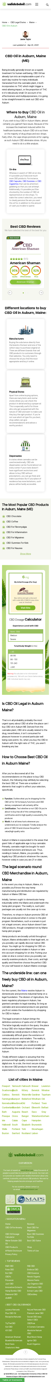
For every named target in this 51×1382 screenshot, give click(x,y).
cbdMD (8, 1298)
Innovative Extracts (13, 1287)
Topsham (45, 1094)
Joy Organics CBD (35, 1284)
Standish (16, 1107)
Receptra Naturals (13, 1317)
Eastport (16, 1099)
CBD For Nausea (14, 548)
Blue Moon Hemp (34, 1337)
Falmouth (26, 1086)
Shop (29, 1247)
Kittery (25, 1090)
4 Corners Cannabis (35, 1327)
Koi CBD (8, 1273)
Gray (43, 1112)
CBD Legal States (18, 22)
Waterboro (37, 1116)
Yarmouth (16, 1086)
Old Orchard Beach (26, 1107)
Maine (32, 22)
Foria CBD (9, 1269)
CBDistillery (32, 1294)
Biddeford (26, 1099)
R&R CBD (9, 1266)
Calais (15, 1120)
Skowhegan (37, 1129)
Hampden (36, 1120)
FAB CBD (31, 1266)
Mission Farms (33, 1280)
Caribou (6, 1094)
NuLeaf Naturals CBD (36, 1310)
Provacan (9, 1280)
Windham (36, 1099)
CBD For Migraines (15, 537)
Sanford (16, 1133)
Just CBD (9, 1284)
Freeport (6, 1086)
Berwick (35, 1090)
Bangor (25, 1116)
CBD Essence (33, 1273)
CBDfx (8, 1277)
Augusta (16, 1112)
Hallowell (6, 1124)
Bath (4, 1112)
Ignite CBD (32, 1340)
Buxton (5, 1133)
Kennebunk (7, 1103)
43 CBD (8, 1330)
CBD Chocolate (13, 516)
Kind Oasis (9, 1344)
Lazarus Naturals (12, 1310)
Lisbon (35, 1133)
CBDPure (31, 1323)
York (24, 1129)
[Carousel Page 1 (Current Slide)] (23, 292)
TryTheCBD (10, 1323)
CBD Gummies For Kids (17, 543)
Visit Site (25, 608)
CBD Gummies (29, 181)
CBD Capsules (15, 181)
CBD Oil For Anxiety (13, 1227)
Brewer (35, 1086)
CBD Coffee (12, 521)
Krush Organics (33, 1344)
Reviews (30, 1224)
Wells (4, 1129)
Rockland (26, 1133)
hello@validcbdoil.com (29, 1189)
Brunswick (37, 1124)
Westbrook (17, 1103)
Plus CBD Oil (10, 1313)
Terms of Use (33, 1251)
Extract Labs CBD (35, 1291)
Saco (34, 1112)
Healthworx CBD (34, 1287)
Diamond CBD (11, 1294)
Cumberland (8, 1107)
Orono (15, 1116)
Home (4, 22)
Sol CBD (9, 1327)
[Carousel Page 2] (25, 292)
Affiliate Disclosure (13, 1251)
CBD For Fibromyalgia (16, 527)
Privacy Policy (11, 1254)
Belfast (44, 1107)
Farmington (7, 1099)
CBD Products (11, 1247)
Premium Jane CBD (35, 1313)
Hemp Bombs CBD (13, 1291)
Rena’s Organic (33, 1277)
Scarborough (8, 1090)
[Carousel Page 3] (27, 292)
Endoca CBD (32, 1269)
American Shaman (25, 282)
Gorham (45, 1116)
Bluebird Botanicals (13, 1340)
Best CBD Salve (34, 1241)
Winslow (45, 1090)
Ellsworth (36, 1107)
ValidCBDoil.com (27, 1170)
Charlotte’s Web (12, 1348)
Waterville (26, 1094)
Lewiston (45, 1086)
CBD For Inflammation (16, 532)
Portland (36, 1103)
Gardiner (36, 1094)
